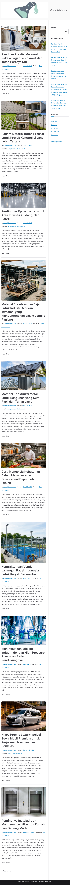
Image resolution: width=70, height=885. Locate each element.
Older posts (7, 871)
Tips (40, 66)
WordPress (48, 881)
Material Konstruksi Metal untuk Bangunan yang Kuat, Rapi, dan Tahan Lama (20, 397)
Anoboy (54, 148)
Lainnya (41, 323)
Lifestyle (54, 125)
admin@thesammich (9, 66)
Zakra (40, 881)
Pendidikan (55, 128)
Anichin (53, 161)
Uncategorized (56, 142)
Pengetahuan (12, 149)
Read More (5, 94)
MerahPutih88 (56, 150)
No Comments (5, 69)
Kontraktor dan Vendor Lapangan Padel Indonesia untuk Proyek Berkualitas (20, 570)
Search (53, 27)
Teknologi (54, 135)
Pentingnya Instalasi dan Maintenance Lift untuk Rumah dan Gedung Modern (23, 824)
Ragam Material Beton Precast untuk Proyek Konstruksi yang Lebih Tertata (22, 137)
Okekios (54, 166)
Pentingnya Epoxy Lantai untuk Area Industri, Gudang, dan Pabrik (23, 215)
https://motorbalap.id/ (59, 163)
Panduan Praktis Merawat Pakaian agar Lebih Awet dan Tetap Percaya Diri (21, 58)
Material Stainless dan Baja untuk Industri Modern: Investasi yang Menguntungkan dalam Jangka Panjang (59, 89)
